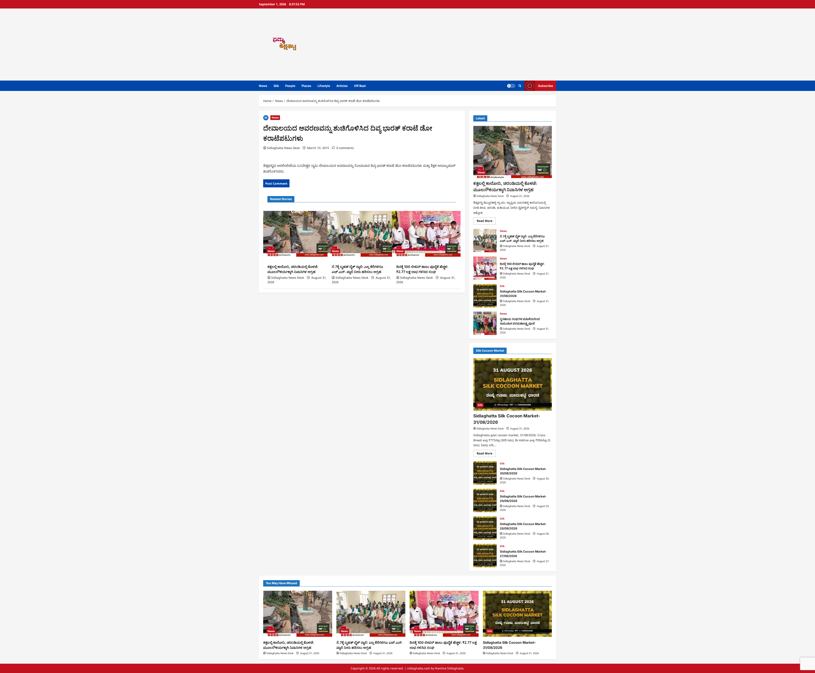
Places (306, 86)
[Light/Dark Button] (511, 86)
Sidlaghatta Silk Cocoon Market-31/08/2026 (485, 295)
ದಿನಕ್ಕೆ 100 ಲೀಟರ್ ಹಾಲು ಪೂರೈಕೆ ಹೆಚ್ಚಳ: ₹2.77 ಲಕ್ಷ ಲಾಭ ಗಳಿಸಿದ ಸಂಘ (485, 268)
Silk (276, 86)
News (263, 86)
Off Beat (360, 86)
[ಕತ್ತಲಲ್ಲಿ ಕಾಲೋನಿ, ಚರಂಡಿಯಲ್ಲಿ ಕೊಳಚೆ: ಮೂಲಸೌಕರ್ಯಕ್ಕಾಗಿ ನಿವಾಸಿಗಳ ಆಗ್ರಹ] (297, 234)
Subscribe (545, 86)
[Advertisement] (468, 44)
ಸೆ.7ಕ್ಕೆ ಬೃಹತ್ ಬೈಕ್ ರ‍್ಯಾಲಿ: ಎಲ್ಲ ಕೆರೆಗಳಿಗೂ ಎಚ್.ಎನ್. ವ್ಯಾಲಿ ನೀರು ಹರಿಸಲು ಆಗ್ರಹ (485, 240)
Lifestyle (324, 86)
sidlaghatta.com (418, 668)
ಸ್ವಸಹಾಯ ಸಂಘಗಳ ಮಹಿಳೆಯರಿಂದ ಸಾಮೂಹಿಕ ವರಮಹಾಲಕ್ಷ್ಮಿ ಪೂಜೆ (485, 323)
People (290, 86)
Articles (342, 86)
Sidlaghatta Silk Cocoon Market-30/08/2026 (485, 473)
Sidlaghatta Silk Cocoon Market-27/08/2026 (485, 555)
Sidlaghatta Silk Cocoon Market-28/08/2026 (485, 528)
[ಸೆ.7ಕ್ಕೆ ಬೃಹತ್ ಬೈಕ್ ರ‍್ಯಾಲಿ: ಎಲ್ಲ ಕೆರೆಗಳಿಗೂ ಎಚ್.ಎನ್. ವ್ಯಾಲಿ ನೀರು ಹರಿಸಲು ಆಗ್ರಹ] (361, 234)
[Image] (265, 117)
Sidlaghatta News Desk (283, 148)
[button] (520, 86)
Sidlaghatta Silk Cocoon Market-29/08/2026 (485, 500)
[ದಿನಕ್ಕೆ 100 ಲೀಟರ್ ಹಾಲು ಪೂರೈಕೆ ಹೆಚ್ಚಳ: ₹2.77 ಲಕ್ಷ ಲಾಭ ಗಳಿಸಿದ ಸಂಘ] (426, 234)
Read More (486, 222)
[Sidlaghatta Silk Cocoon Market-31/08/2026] (512, 384)
